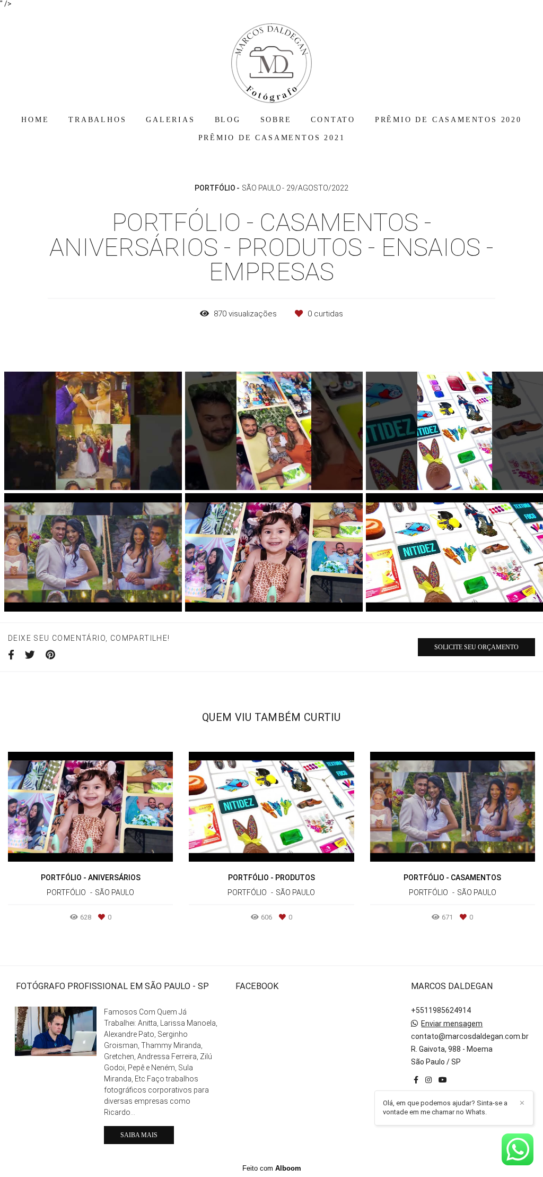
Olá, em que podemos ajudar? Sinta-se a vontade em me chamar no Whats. (445, 1107)
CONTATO (333, 120)
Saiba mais (138, 1135)
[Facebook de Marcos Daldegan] (416, 1080)
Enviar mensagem (452, 1023)
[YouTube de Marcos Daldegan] (443, 1080)
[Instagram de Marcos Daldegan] (428, 1080)
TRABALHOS (97, 120)
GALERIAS (170, 120)
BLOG (228, 120)
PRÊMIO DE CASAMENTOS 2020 (448, 120)
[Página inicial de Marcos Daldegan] (271, 57)
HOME (35, 120)
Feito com (271, 1168)
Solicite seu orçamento (476, 647)
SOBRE (276, 120)
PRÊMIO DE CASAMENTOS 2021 (271, 138)
